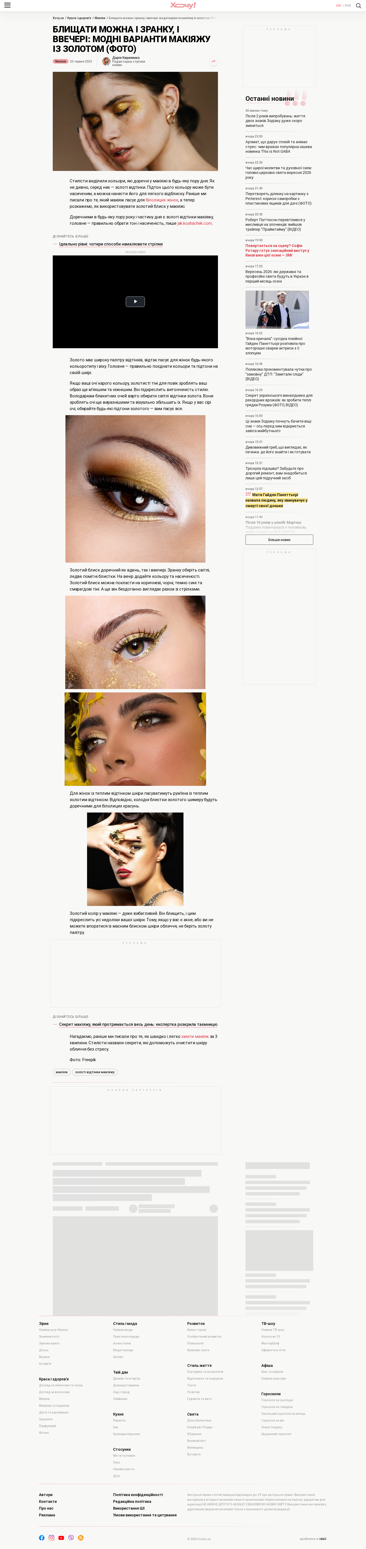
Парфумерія (47, 1426)
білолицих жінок (162, 199)
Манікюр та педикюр (54, 1405)
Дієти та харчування (53, 1412)
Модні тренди (123, 1350)
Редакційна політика (132, 1501)
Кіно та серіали (272, 1371)
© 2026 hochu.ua (199, 1539)
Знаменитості (49, 1336)
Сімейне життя (123, 1469)
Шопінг (118, 1357)
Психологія (195, 1343)
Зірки (44, 1324)
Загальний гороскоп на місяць (283, 1413)
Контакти (48, 1501)
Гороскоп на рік (272, 1420)
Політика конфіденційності (138, 1495)
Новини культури (273, 1378)
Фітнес (44, 1432)
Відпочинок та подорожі (205, 1378)
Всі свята (194, 1454)
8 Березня (194, 1434)
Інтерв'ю (45, 1363)
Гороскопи (271, 1394)
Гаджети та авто (199, 1399)
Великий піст (196, 1440)
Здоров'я (46, 1419)
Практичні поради (126, 1336)
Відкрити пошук (358, 6)
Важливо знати (198, 1350)
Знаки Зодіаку (271, 1427)
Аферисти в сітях (273, 1350)
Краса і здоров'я (54, 1379)
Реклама (47, 1515)
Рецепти (119, 1420)
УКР (339, 5)
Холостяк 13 (270, 1336)
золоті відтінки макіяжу (95, 1072)
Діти (116, 1476)
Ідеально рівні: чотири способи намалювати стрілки (111, 244)
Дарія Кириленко (126, 58)
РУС (348, 5)
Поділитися (213, 61)
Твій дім (120, 1372)
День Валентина (199, 1420)
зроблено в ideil (313, 1539)
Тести (191, 1385)
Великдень (195, 1447)
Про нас (46, 1508)
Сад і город (121, 1392)
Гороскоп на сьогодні (277, 1400)
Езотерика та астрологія (205, 1371)
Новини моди (123, 1329)
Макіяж (60, 61)
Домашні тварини (126, 1385)
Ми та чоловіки (124, 1455)
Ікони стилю (122, 1343)
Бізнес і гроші (196, 1329)
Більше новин (279, 540)
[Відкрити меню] (7, 5)
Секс (116, 1462)
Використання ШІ (129, 1508)
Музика (44, 1357)
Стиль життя (199, 1365)
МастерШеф (270, 1343)
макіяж (62, 1072)
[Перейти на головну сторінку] (183, 5)
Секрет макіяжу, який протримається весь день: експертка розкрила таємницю (138, 1024)
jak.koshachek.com (194, 223)
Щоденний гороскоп (276, 1434)
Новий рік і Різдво (200, 1427)
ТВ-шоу (268, 1324)
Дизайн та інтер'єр (126, 1378)
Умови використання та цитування (145, 1515)
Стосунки (122, 1449)
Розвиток (196, 1324)
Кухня (118, 1414)
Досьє (44, 1350)
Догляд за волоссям (54, 1392)
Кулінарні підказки (126, 1434)
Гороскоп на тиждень (277, 1407)
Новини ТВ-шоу (272, 1329)
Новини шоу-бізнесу (53, 1329)
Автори (46, 1495)
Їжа (115, 1427)
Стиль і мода (125, 1324)
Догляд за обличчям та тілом (61, 1385)
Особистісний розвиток (204, 1336)
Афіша (267, 1365)
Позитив (193, 1392)
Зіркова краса (49, 1343)
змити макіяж (195, 1036)
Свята (192, 1414)
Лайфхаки (120, 1399)
